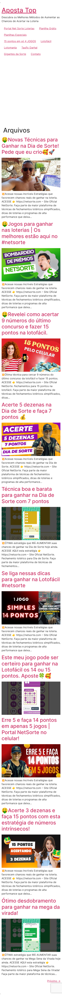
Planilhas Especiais (15, 34)
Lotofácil (46, 41)
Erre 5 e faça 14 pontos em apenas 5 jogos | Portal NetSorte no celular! (29, 729)
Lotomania (10, 47)
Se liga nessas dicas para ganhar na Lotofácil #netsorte (31, 579)
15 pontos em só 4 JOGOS (20, 41)
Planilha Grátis (47, 28)
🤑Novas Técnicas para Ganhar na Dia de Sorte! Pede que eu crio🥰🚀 (30, 146)
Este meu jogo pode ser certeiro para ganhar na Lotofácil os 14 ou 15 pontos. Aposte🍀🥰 (30, 666)
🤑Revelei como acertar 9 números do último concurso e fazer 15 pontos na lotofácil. (30, 323)
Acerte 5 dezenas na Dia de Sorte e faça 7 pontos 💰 (27, 411)
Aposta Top (19, 10)
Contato (36, 54)
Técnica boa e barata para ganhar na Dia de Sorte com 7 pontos (28, 495)
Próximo (53, 981)
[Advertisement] (31, 90)
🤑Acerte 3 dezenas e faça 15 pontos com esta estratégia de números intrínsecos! (31, 819)
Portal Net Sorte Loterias (19, 28)
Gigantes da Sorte (15, 54)
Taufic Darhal (29, 47)
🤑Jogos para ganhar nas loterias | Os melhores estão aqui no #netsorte (30, 233)
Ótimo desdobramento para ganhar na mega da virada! (31, 907)
